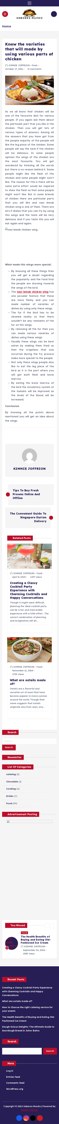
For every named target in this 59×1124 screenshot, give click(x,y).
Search (12, 1041)
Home (6, 26)
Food (34, 65)
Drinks (9, 796)
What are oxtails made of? (17, 1001)
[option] (29, 943)
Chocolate (12, 781)
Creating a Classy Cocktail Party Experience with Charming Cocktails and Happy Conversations (27, 991)
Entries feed (13, 1077)
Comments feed (15, 1082)
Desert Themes (29, 1110)
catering (11, 774)
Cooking (11, 788)
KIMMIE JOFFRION (19, 65)
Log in (9, 1070)
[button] (47, 925)
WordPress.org (14, 1089)
